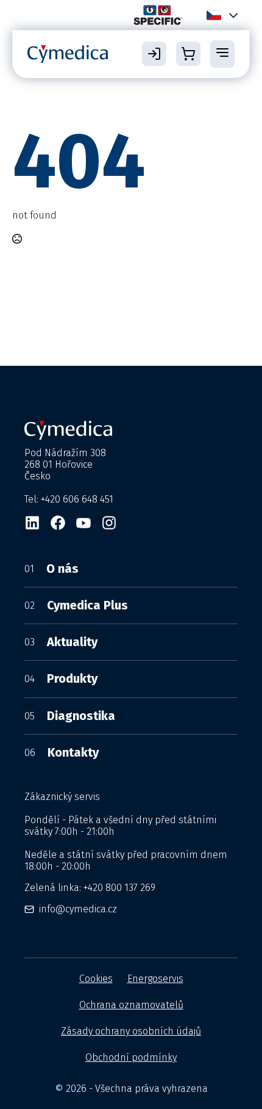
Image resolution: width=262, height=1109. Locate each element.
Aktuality (60, 641)
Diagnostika (69, 715)
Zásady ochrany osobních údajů (131, 1031)
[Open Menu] (222, 53)
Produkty (60, 678)
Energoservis (155, 978)
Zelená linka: (89, 887)
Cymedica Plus (76, 605)
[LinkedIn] (32, 523)
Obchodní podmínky (131, 1057)
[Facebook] (58, 523)
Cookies (96, 978)
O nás (51, 568)
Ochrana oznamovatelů (131, 1005)
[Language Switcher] (231, 15)
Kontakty (61, 752)
